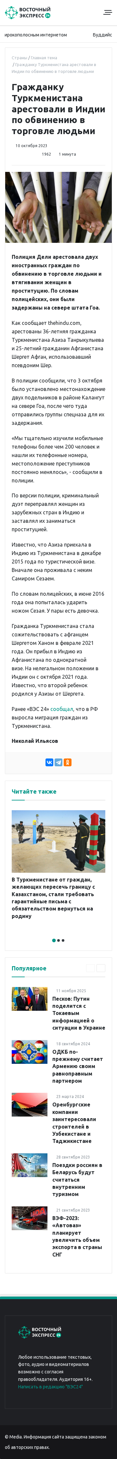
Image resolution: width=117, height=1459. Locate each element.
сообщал (61, 709)
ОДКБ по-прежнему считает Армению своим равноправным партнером (77, 1066)
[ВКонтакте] (49, 762)
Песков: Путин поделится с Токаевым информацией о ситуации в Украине (78, 1013)
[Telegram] (58, 762)
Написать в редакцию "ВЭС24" (50, 1386)
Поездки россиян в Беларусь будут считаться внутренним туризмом (77, 1179)
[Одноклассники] (68, 762)
